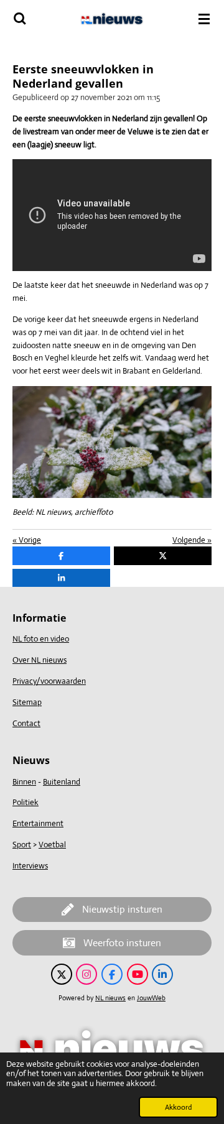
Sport (21, 844)
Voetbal (52, 844)
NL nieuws (110, 997)
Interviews (30, 865)
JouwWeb (151, 997)
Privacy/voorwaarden (49, 681)
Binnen (24, 781)
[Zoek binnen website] (20, 18)
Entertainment (37, 823)
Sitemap (27, 702)
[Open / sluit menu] (204, 18)
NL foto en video (40, 638)
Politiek (25, 802)
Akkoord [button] (178, 1107)
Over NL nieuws (39, 660)
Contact (26, 723)
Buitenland (61, 781)
